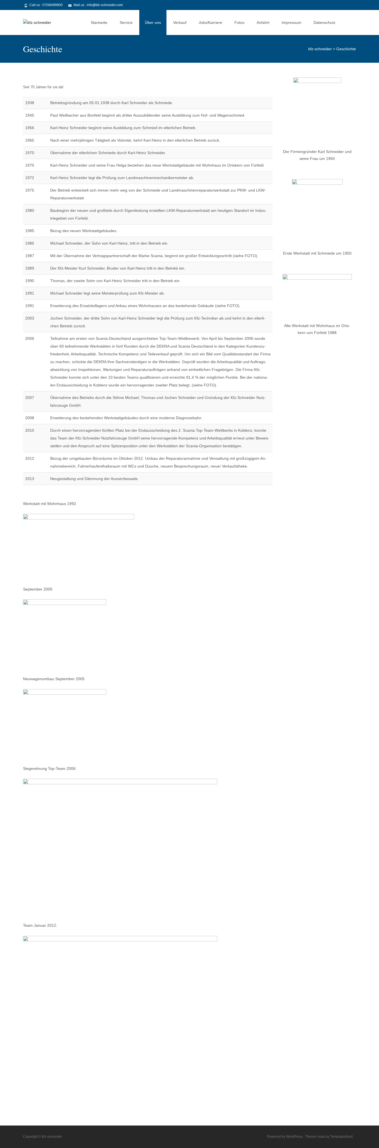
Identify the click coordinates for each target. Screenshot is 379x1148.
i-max (321, 1137)
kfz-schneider (320, 49)
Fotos (239, 22)
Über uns (153, 22)
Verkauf (179, 22)
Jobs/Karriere (210, 22)
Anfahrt (263, 22)
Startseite (99, 22)
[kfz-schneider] (32, 21)
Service (126, 22)
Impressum (291, 22)
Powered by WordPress (285, 1137)
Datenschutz (324, 22)
